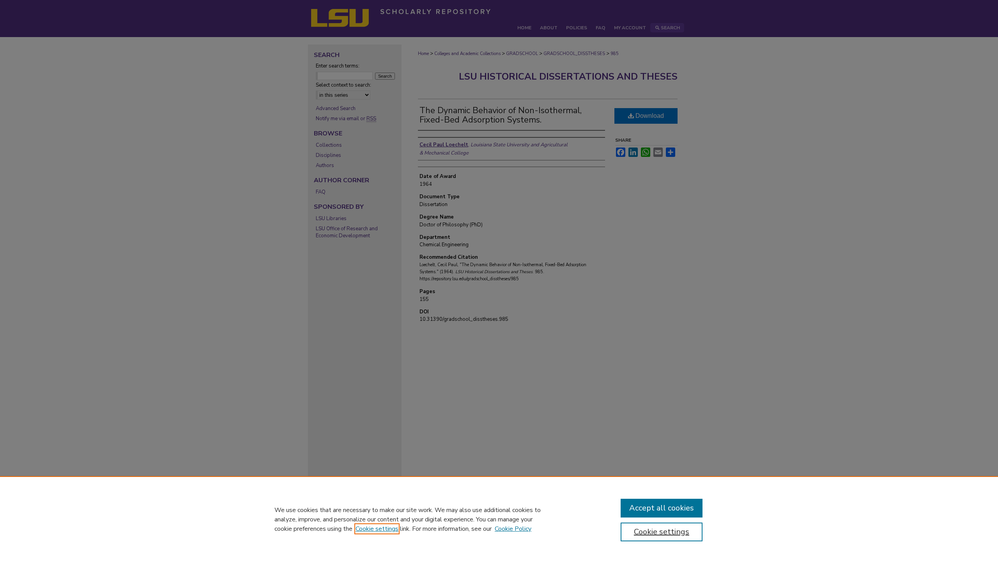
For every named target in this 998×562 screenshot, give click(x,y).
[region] (499, 519)
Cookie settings (377, 529)
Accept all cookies (661, 508)
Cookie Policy (513, 529)
